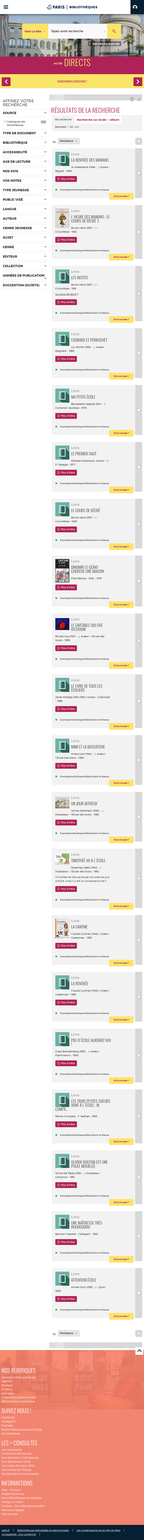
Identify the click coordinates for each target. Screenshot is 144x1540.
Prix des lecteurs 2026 (16, 1461)
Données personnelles (29, 1506)
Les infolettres (10, 1433)
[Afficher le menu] (6, 7)
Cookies (6, 1506)
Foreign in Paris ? (12, 1502)
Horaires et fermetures (16, 1453)
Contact (15, 1490)
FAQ (4, 1490)
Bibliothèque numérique (18, 1401)
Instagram (8, 1421)
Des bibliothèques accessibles (21, 1498)
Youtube (7, 1425)
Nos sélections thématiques (20, 1457)
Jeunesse (7, 1393)
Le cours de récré (65, 294)
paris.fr (6, 1530)
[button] (137, 7)
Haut (139, 1351)
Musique (7, 1385)
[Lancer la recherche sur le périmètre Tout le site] (114, 31)
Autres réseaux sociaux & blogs (21, 1429)
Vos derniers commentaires (20, 1474)
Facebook (8, 1417)
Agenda (6, 1381)
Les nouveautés (11, 1449)
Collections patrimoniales (18, 1397)
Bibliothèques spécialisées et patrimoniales (43, 1530)
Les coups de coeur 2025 (18, 1465)
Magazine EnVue (12, 1494)
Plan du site (9, 1514)
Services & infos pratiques (18, 1377)
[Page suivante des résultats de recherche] (60, 97)
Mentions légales (12, 1510)
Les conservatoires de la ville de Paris (98, 1530)
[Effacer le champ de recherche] (105, 31)
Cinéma (6, 1389)
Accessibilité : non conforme (19, 1534)
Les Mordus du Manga (16, 1469)
